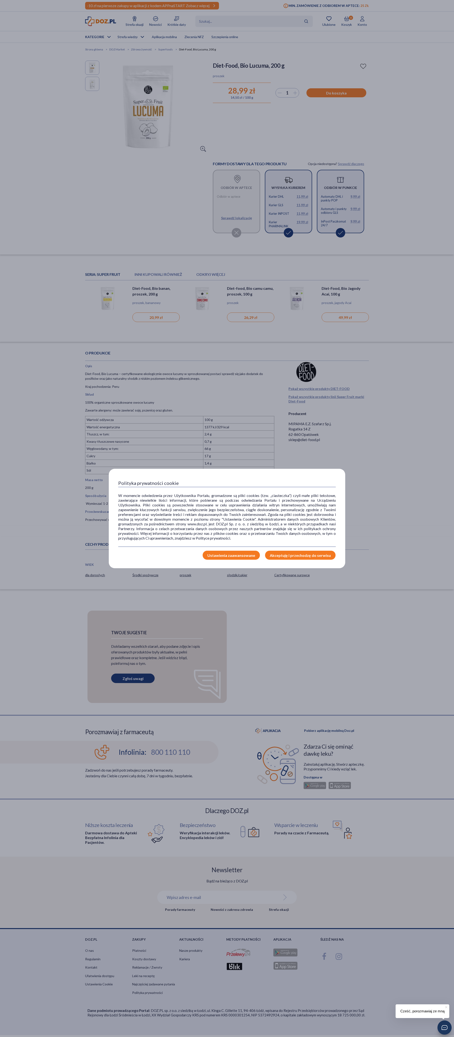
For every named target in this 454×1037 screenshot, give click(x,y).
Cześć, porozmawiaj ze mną (422, 1011)
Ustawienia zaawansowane (231, 555)
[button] (444, 1027)
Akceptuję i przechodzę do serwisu (300, 555)
